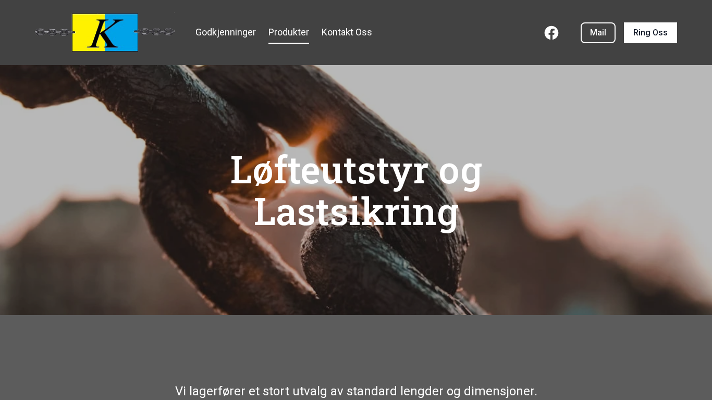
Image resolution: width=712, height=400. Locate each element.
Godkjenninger (225, 32)
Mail (598, 33)
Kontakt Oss (347, 32)
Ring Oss (650, 33)
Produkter (288, 32)
